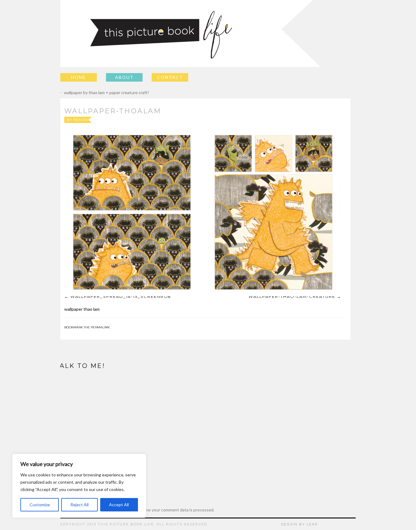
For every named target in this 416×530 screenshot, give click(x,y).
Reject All (79, 504)
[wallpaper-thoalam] (202, 211)
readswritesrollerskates (102, 120)
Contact (170, 77)
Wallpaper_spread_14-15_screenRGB (120, 296)
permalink (100, 327)
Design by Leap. (300, 524)
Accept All (119, 504)
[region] (79, 486)
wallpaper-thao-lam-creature (292, 296)
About (124, 77)
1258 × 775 (216, 120)
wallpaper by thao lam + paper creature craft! (102, 92)
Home (78, 77)
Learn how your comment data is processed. (172, 509)
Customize (40, 504)
